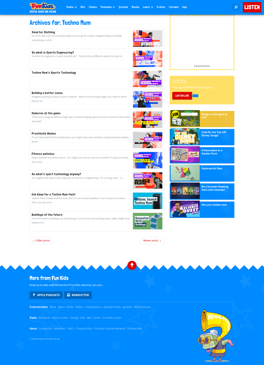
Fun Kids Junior (112, 318)
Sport (61, 307)
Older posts (41, 240)
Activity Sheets (112, 307)
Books (135, 7)
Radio (70, 7)
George (74, 318)
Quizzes (123, 7)
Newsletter (80, 295)
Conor (97, 318)
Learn (146, 7)
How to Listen (60, 318)
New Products (142, 307)
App (184, 7)
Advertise (59, 329)
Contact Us (45, 329)
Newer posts (152, 240)
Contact (174, 7)
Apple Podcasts (48, 295)
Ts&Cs (70, 329)
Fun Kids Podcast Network (110, 329)
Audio (70, 307)
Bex (89, 318)
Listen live (182, 95)
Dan (82, 318)
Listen (252, 7)
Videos (93, 7)
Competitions (93, 307)
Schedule (44, 318)
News (53, 307)
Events (161, 7)
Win (82, 7)
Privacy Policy (84, 329)
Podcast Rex (134, 329)
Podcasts (106, 7)
